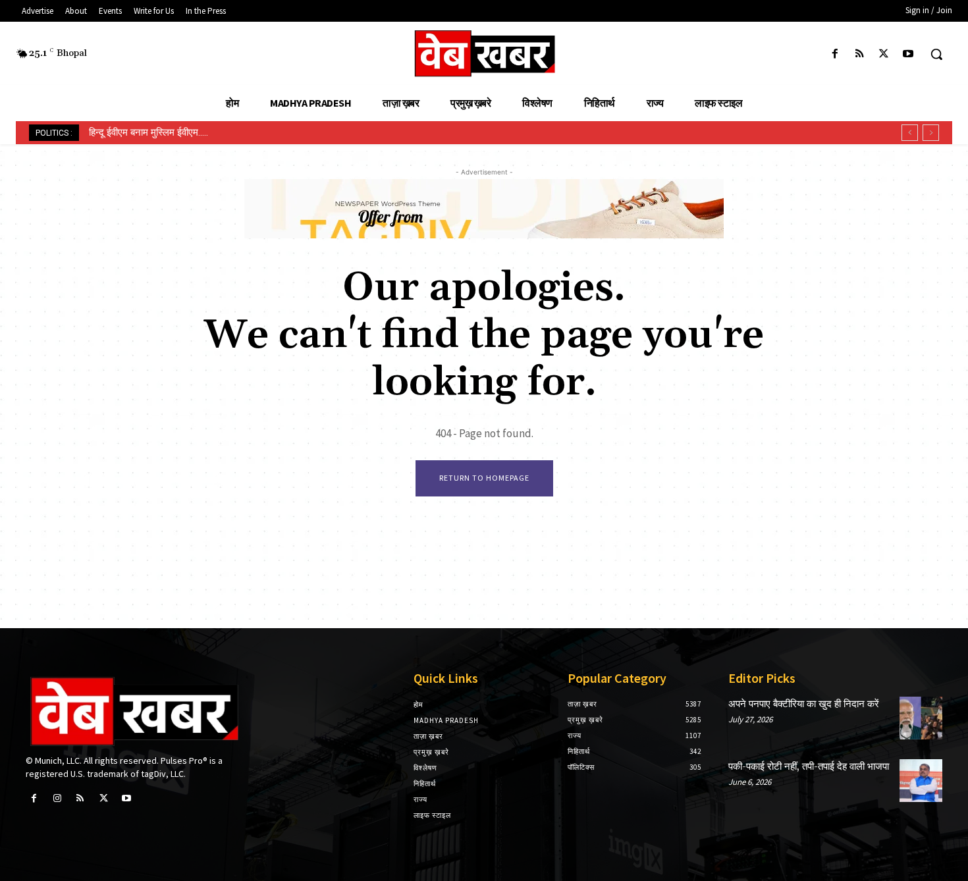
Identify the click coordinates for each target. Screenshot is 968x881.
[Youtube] (908, 54)
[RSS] (859, 54)
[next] (931, 132)
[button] (936, 54)
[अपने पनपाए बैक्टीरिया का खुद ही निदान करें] (921, 718)
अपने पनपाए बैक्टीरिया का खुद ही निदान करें (803, 704)
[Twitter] (884, 54)
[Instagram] (57, 798)
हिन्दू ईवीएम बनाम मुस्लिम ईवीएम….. (148, 132)
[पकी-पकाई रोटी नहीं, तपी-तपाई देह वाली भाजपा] (921, 780)
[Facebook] (835, 54)
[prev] (909, 132)
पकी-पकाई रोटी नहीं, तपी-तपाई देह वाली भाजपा (808, 767)
